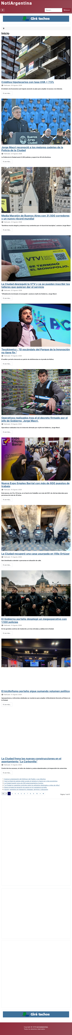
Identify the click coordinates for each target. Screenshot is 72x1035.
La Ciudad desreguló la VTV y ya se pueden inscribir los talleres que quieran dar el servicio (35, 285)
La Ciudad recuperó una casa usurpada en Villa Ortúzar (35, 553)
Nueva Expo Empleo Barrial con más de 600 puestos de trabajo (35, 485)
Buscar (67, 10)
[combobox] (53, 10)
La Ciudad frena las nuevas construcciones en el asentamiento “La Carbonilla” (31, 760)
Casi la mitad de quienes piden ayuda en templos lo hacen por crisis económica (30, 781)
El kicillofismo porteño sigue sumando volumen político (35, 691)
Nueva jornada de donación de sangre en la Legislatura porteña (25, 787)
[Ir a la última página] (43, 793)
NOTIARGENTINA (42, 1027)
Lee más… (7, 93)
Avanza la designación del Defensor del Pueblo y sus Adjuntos (25, 779)
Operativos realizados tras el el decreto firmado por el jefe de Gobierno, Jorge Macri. (34, 419)
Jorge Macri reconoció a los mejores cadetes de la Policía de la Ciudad (32, 149)
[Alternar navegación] (3, 10)
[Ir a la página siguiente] (40, 793)
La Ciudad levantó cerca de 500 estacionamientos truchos (23, 783)
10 (37, 793)
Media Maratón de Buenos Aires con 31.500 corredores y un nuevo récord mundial (35, 217)
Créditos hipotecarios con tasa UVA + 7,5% (27, 82)
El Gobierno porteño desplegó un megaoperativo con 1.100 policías (34, 620)
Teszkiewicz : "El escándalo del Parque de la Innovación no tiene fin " (35, 351)
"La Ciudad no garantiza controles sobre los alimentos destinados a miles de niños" (32, 785)
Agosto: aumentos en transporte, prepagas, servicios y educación (26, 789)
